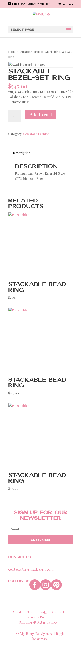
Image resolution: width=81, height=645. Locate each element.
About (16, 612)
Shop (31, 612)
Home (12, 51)
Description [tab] (21, 153)
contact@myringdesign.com (30, 569)
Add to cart (41, 114)
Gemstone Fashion (31, 51)
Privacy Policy (38, 617)
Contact (58, 612)
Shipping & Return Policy (38, 622)
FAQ (43, 612)
